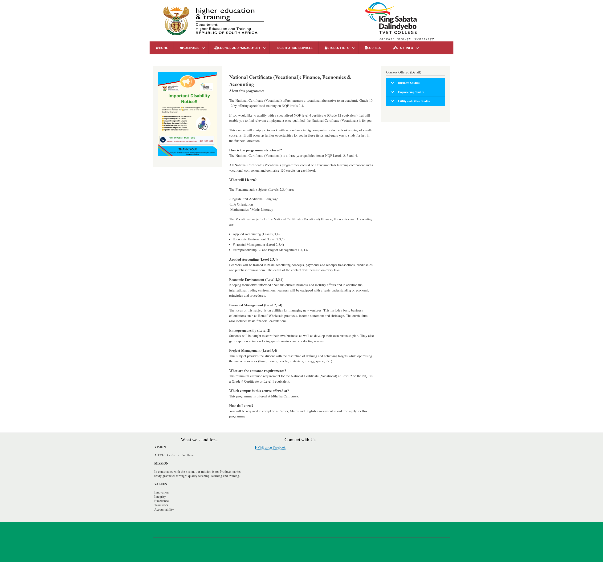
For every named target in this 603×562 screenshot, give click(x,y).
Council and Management (239, 48)
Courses (374, 48)
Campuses (191, 48)
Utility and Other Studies (414, 101)
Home (163, 48)
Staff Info (404, 48)
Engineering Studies (411, 92)
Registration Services (294, 48)
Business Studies (409, 83)
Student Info (338, 48)
